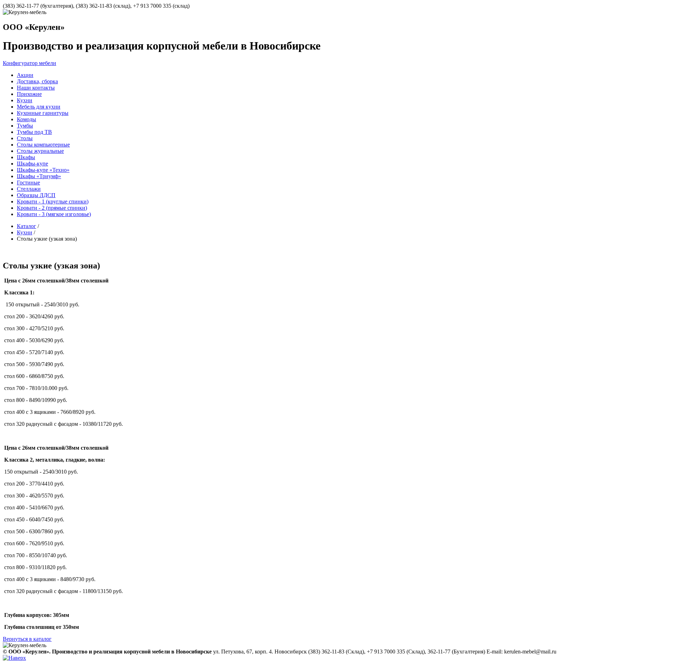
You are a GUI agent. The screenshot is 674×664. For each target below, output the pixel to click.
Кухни (24, 232)
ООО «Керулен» (34, 27)
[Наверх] (14, 658)
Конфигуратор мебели (29, 63)
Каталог (26, 226)
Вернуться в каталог (27, 639)
